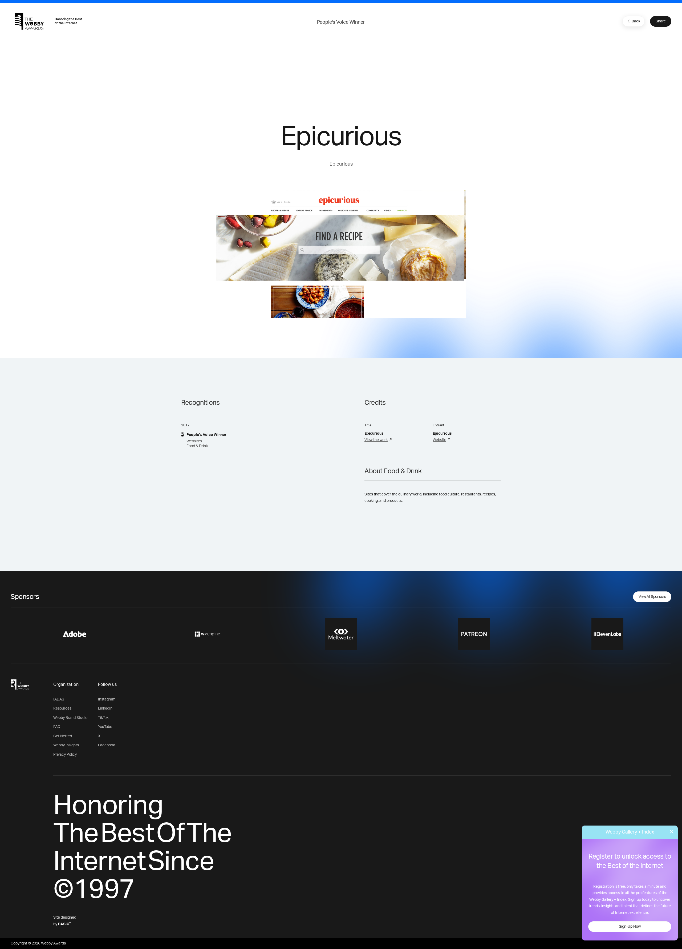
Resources (62, 708)
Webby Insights (66, 745)
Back (636, 21)
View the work (376, 440)
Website (439, 440)
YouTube (105, 727)
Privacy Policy (65, 754)
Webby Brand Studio (70, 718)
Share (661, 21)
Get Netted (62, 736)
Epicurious (341, 164)
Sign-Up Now (630, 926)
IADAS (58, 699)
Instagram (106, 699)
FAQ (56, 727)
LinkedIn (105, 708)
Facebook (106, 745)
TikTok (103, 718)
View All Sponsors (652, 597)
